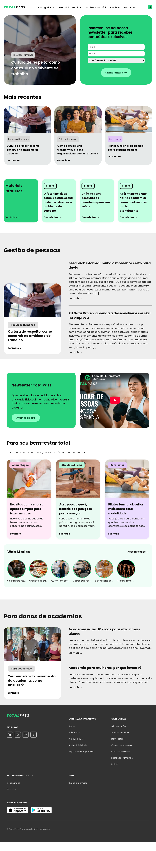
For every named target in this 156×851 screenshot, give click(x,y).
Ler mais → (15, 348)
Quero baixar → (52, 217)
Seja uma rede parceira (81, 751)
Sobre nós (74, 732)
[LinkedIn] (10, 735)
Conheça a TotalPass (123, 7)
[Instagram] (18, 735)
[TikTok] (33, 735)
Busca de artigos (78, 783)
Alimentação (118, 726)
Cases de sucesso (121, 745)
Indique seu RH (76, 738)
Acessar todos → (138, 552)
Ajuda (72, 726)
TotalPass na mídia (96, 7)
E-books (11, 789)
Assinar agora (25, 417)
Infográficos (13, 783)
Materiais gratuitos (70, 7)
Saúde (114, 764)
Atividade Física (120, 732)
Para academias (120, 751)
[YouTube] (26, 735)
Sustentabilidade (78, 745)
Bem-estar (117, 738)
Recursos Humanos (122, 757)
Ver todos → (12, 217)
